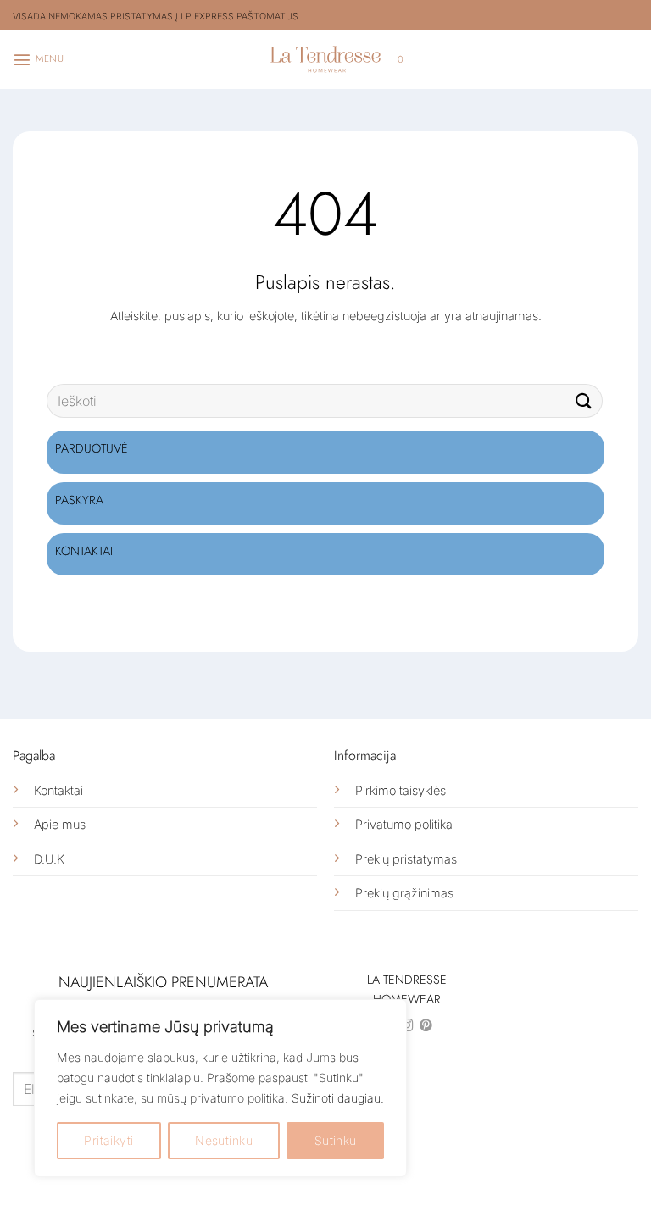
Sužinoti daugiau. (338, 1098)
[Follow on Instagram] (407, 1026)
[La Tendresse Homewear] (326, 59)
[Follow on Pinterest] (426, 1026)
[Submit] (584, 401)
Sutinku (335, 1140)
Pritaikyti (108, 1140)
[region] (220, 1088)
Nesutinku (224, 1140)
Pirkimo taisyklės (400, 790)
